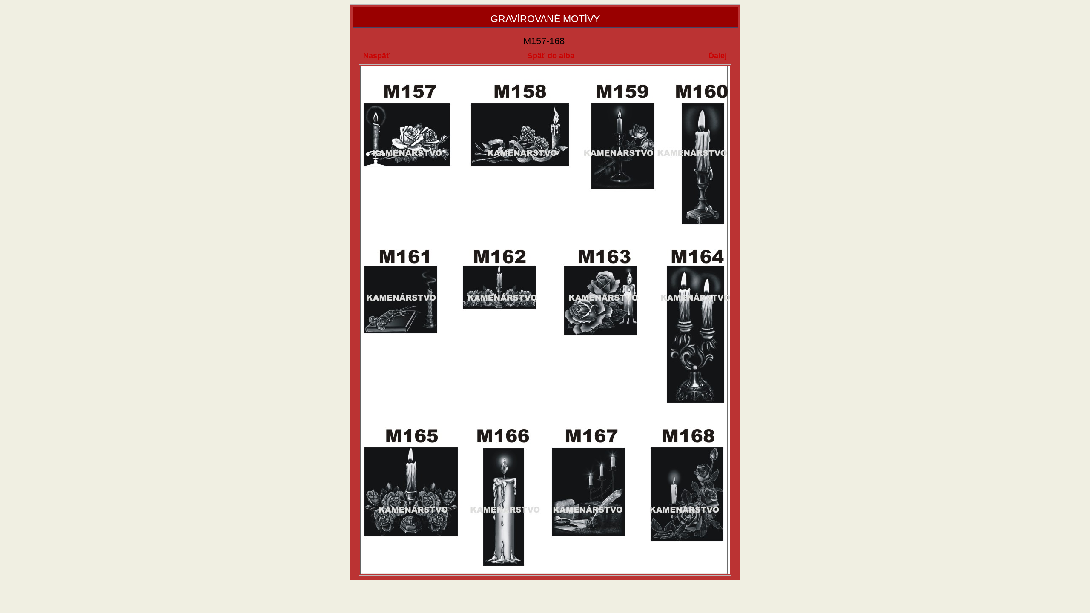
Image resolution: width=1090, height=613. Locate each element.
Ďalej (717, 56)
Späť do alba (551, 56)
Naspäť (376, 56)
